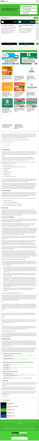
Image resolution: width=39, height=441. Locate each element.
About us (17, 434)
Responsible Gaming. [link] (26, 32)
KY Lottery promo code (22, 359)
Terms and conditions (24, 434)
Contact (12, 434)
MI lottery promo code (13, 359)
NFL (2, 311)
